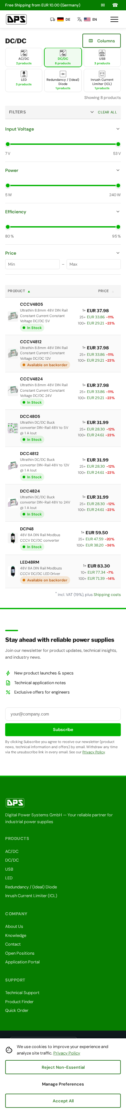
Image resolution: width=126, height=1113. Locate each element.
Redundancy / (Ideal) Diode (31, 887)
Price (106, 291)
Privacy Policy (93, 752)
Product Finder (19, 1001)
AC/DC (11, 851)
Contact (13, 944)
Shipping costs (107, 594)
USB (9, 869)
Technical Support (22, 992)
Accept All (63, 1101)
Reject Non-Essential (63, 1067)
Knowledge (15, 935)
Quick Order (16, 1010)
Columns (101, 40)
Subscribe (63, 729)
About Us (14, 926)
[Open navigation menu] (114, 19)
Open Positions (20, 953)
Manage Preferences (63, 1084)
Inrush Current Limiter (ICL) (31, 895)
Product (19, 291)
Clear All (107, 112)
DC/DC (12, 860)
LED (9, 878)
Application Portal (22, 962)
